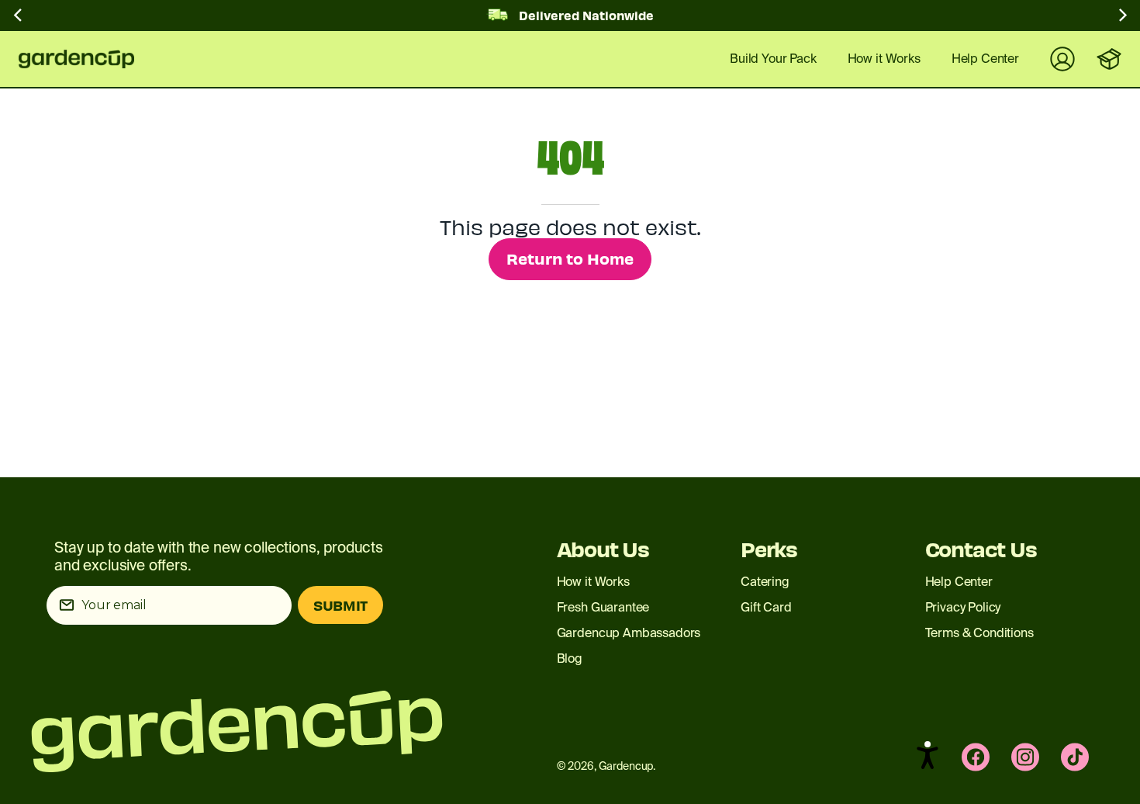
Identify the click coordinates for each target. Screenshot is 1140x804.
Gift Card (766, 607)
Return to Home (570, 258)
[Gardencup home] (242, 731)
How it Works (593, 582)
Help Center (959, 582)
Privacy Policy (963, 607)
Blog (569, 658)
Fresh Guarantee (603, 607)
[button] (927, 755)
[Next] (1121, 18)
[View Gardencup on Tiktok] (1074, 757)
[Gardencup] (88, 59)
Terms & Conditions (979, 633)
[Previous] (18, 18)
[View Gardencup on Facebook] (975, 757)
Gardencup (626, 766)
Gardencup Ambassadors (629, 633)
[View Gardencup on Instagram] (1025, 757)
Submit (340, 605)
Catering (765, 582)
